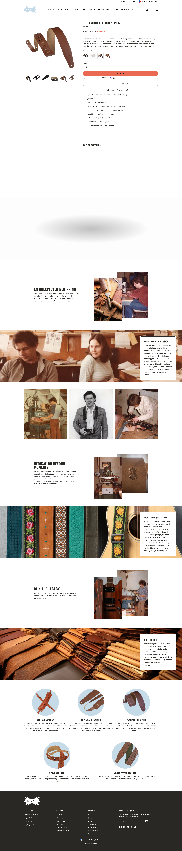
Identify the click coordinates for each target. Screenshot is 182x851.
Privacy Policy (92, 824)
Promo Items (105, 9)
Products (54, 9)
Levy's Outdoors (61, 827)
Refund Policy (92, 827)
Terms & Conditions (62, 830)
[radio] (86, 56)
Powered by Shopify (91, 843)
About (90, 815)
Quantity (87, 63)
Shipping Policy (93, 830)
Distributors (60, 824)
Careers (90, 818)
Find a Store (60, 818)
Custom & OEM (61, 821)
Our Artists (88, 9)
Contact (90, 821)
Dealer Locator (125, 9)
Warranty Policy (93, 833)
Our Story (70, 9)
